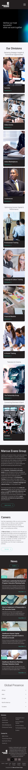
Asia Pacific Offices (6, 740)
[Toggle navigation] (24, 4)
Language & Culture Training (19, 718)
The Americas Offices (7, 738)
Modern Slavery (24, 764)
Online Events (5, 722)
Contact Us (4, 743)
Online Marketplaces (6, 725)
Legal (6, 763)
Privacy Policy (14, 764)
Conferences (5, 720)
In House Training (19, 725)
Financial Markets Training (19, 722)
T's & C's (10, 764)
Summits (4, 717)
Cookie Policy (19, 764)
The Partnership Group (20, 728)
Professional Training (7, 727)
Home (3, 763)
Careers (7, 549)
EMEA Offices (5, 736)
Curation (17, 730)
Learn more (8, 505)
